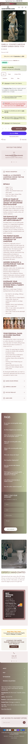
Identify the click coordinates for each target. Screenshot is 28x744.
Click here (6, 83)
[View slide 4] (16, 162)
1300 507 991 (19, 1)
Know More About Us (6, 717)
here (12, 710)
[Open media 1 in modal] (24, 12)
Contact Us (13, 654)
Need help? (24, 139)
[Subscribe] (23, 732)
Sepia (9, 74)
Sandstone (5, 78)
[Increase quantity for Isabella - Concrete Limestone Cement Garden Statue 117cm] (8, 128)
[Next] (26, 3)
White (12, 78)
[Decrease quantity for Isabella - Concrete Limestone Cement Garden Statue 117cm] (2, 128)
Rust (3, 74)
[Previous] (1, 3)
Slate (18, 78)
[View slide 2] (13, 162)
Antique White (17, 74)
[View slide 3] (15, 162)
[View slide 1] (11, 162)
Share (4, 139)
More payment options (14, 136)
